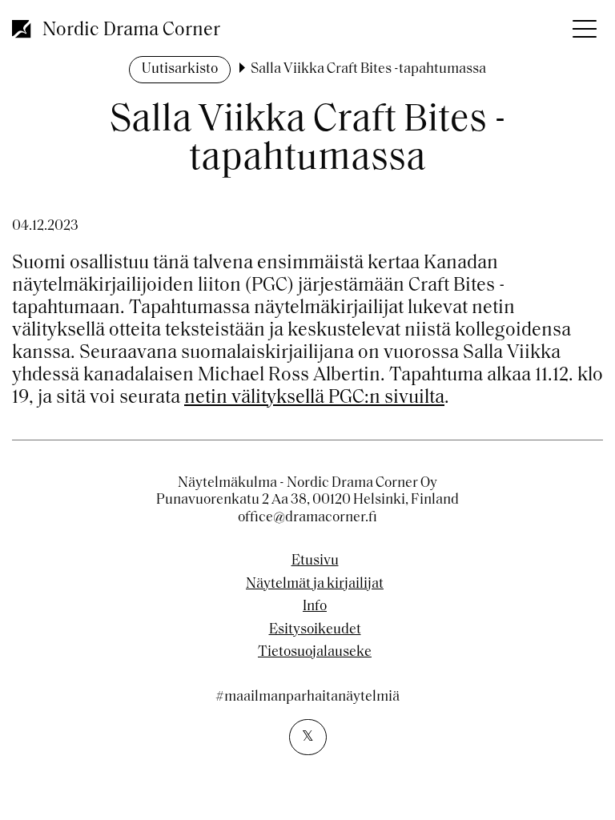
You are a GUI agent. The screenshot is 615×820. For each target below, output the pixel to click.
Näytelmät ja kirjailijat (315, 584)
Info (315, 607)
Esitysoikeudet (315, 630)
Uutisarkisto (180, 69)
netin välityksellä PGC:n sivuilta (314, 398)
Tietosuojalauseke (315, 652)
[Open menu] (583, 24)
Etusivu (315, 561)
